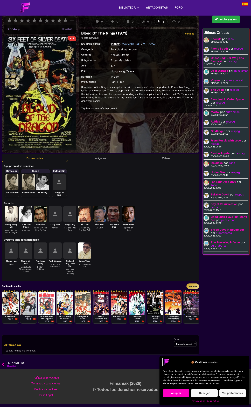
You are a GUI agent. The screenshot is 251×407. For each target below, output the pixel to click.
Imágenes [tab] (100, 158)
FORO (179, 7)
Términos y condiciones (45, 383)
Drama (125, 55)
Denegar (204, 393)
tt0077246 (149, 44)
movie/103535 (131, 44)
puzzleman (241, 70)
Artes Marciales (121, 60)
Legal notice (213, 401)
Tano (230, 39)
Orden (176, 339)
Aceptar (176, 393)
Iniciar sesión (228, 19)
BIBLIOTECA (127, 7)
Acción (115, 55)
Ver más (189, 33)
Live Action (129, 49)
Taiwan (130, 71)
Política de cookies (45, 389)
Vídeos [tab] (166, 158)
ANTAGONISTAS (157, 7)
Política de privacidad (46, 377)
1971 (113, 65)
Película (116, 49)
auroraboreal (234, 80)
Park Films (117, 82)
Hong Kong (118, 71)
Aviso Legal (46, 395)
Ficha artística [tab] (34, 158)
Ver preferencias (232, 393)
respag (238, 48)
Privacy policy (198, 401)
